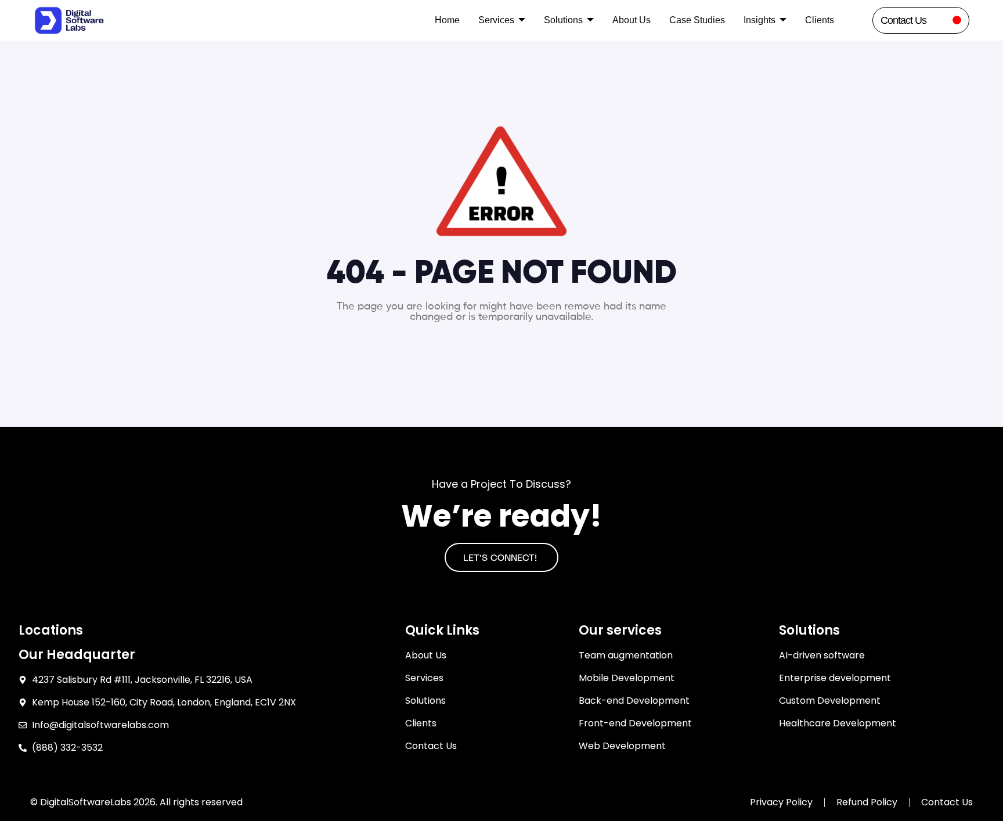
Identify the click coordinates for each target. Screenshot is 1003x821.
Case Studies (697, 20)
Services (496, 20)
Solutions (563, 20)
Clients (819, 20)
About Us (631, 20)
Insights (759, 20)
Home (447, 20)
